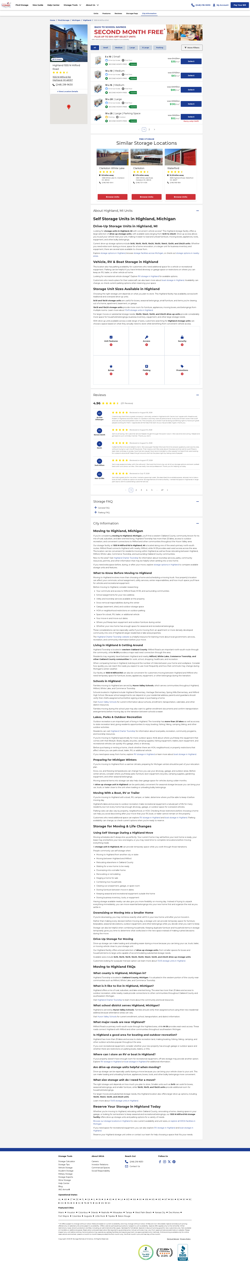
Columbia (76, 1216)
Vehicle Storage (65, 1168)
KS (110, 1199)
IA (105, 1199)
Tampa (129, 1212)
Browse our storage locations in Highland (111, 1121)
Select (191, 61)
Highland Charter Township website (113, 637)
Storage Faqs (132, 13)
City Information (149, 13)
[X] (169, 1161)
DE (77, 1199)
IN (99, 1199)
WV (102, 1203)
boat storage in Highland (173, 280)
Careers (95, 1161)
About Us (90, 5)
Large (132, 48)
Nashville (105, 1212)
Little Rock (100, 1216)
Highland (87, 20)
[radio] (54, 72)
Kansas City (160, 1212)
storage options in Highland (113, 253)
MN (146, 1199)
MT (165, 1199)
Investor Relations (100, 1164)
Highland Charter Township (126, 558)
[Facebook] (159, 1161)
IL (94, 1199)
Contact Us (135, 1166)
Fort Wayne (63, 1216)
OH (62, 1203)
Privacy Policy (185, 1239)
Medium (118, 48)
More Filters (193, 47)
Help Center (63, 1183)
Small (105, 48)
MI (140, 1199)
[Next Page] (154, 129)
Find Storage (63, 20)
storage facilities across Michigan (148, 253)
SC (79, 1203)
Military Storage (65, 1174)
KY (116, 1199)
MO (159, 1199)
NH (172, 1199)
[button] (69, 91)
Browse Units (112, 197)
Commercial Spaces (101, 1168)
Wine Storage (64, 1180)
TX (91, 1203)
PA (68, 1203)
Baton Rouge (124, 1216)
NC (190, 1199)
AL (59, 1199)
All (95, 48)
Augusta (88, 1216)
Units (96, 13)
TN (85, 1203)
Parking (159, 48)
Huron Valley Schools (107, 702)
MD (128, 1199)
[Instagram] (164, 1161)
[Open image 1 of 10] (69, 43)
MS (153, 1199)
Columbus (83, 1212)
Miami (61, 1212)
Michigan (76, 20)
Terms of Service (173, 1239)
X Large (145, 48)
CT (71, 1199)
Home (52, 20)
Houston (71, 1212)
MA (134, 1199)
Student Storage (65, 1171)
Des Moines (174, 1212)
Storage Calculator (66, 1161)
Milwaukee (117, 1212)
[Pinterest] (174, 1161)
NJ (178, 1199)
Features (106, 13)
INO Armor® (64, 1189)
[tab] (146, 507)
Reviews (118, 13)
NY (184, 1199)
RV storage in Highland (148, 276)
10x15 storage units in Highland (139, 310)
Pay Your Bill (240, 5)
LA (121, 1199)
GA (88, 1199)
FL (83, 1199)
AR (65, 1199)
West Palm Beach (143, 1212)
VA (96, 1203)
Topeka (111, 1216)
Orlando (94, 1212)
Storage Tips (64, 1164)
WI (109, 1203)
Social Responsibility (101, 1171)
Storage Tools (71, 5)
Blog (60, 1186)
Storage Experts (65, 1177)
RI (74, 1203)
